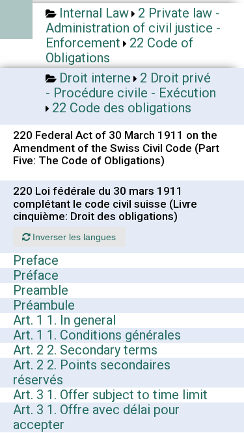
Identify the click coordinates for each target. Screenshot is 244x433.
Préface (36, 275)
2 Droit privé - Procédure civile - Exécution (131, 85)
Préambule (44, 305)
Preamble (40, 290)
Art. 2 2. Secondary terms (85, 350)
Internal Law (94, 13)
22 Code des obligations (121, 108)
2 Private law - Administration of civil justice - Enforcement (133, 28)
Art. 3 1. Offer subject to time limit (110, 394)
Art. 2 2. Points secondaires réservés (91, 372)
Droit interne (95, 78)
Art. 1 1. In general (64, 320)
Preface (36, 260)
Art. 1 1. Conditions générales (97, 335)
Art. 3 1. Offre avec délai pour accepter (96, 417)
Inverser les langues (73, 237)
